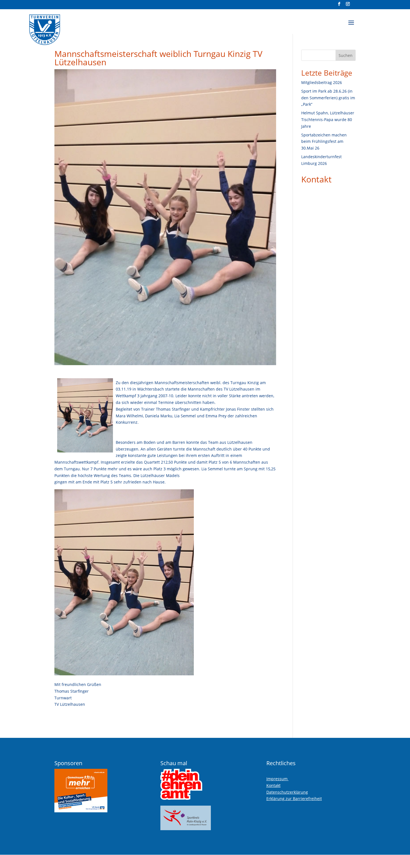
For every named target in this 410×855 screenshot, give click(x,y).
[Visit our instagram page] (348, 5)
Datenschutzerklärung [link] (287, 792)
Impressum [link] (277, 778)
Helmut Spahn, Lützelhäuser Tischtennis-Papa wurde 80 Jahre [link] (327, 119)
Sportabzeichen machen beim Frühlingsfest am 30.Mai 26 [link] (324, 141)
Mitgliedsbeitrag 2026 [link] (321, 82)
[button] (351, 26)
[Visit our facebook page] (339, 5)
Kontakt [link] (316, 179)
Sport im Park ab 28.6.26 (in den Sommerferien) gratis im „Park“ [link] (328, 97)
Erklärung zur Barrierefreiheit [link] (294, 798)
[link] (59, 27)
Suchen (346, 55)
